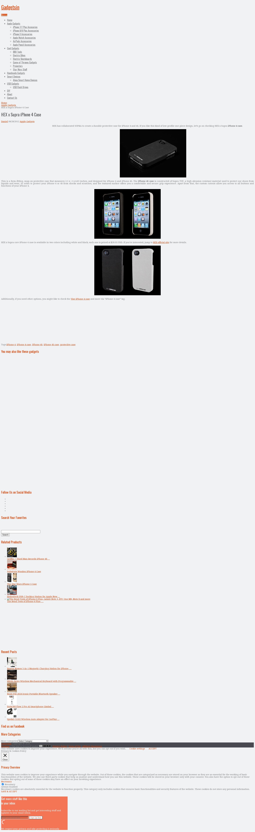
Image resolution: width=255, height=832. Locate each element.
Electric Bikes (19, 55)
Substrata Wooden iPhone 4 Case (24, 571)
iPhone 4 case (24, 344)
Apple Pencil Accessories (24, 45)
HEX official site (161, 242)
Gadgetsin (10, 7)
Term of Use (74, 746)
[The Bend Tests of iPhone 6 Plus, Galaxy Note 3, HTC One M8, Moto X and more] (48, 599)
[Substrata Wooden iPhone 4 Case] (12, 569)
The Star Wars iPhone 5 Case (22, 584)
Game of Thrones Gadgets (25, 62)
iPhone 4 (11, 344)
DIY (8, 90)
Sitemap (5, 746)
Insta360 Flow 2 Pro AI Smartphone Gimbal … (30, 706)
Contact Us (12, 98)
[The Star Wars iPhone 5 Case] (12, 581)
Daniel (4, 121)
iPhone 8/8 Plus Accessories (26, 30)
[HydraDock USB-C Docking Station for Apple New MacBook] (12, 594)
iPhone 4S (37, 344)
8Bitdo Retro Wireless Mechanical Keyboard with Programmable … (41, 681)
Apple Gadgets (13, 23)
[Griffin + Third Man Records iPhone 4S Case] (12, 556)
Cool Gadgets (13, 48)
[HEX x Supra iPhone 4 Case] (153, 177)
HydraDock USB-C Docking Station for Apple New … (33, 596)
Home (9, 20)
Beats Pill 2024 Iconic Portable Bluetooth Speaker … (33, 694)
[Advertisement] (26, 145)
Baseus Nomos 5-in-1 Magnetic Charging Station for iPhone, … (39, 668)
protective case (68, 344)
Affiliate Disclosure (92, 746)
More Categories (9, 741)
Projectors (18, 66)
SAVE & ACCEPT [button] (9, 791)
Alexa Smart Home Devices (25, 80)
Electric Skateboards (22, 59)
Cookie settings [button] (137, 748)
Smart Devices (13, 76)
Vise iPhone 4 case (80, 299)
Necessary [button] (6, 781)
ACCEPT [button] (153, 748)
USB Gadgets (13, 83)
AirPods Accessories (22, 41)
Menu (4, 15)
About (9, 94)
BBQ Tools (17, 52)
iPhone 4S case (51, 344)
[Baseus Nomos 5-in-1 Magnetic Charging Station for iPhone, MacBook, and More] (12, 666)
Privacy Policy (60, 746)
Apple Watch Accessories (24, 37)
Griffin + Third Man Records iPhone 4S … (28, 559)
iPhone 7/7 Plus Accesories (25, 27)
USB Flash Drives (20, 87)
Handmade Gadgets (16, 73)
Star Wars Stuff (20, 69)
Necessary (10, 784)
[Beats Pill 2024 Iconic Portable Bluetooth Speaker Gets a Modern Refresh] (12, 691)
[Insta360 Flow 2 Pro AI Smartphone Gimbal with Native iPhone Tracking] (12, 704)
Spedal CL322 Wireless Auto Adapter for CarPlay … (33, 719)
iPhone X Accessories (22, 34)
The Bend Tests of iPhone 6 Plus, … (25, 601)
